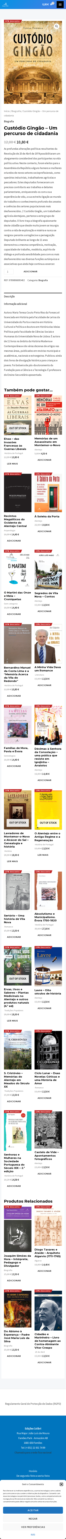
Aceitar (33, 1510)
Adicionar (30, 271)
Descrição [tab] (9, 296)
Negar (33, 1518)
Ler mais (12, 463)
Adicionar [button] (44, 460)
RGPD (33, 1534)
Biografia (16, 111)
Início (7, 111)
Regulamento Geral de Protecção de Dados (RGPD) (33, 1403)
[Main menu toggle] (60, 4)
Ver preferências (33, 1527)
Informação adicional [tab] (15, 304)
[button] (61, 1484)
